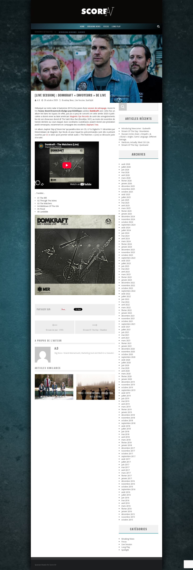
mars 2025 (126, 208)
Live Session (80, 100)
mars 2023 (126, 274)
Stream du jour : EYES (54, 329)
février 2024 (126, 244)
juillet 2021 (126, 329)
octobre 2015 (127, 519)
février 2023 (126, 277)
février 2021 (126, 343)
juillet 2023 (126, 263)
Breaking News (68, 100)
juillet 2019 (126, 395)
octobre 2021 (127, 321)
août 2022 (125, 293)
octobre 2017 (127, 453)
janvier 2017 (126, 478)
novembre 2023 (128, 252)
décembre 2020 (128, 349)
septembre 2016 (128, 489)
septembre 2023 (128, 258)
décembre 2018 (128, 415)
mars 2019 (126, 406)
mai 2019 (125, 401)
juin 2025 (125, 200)
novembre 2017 (128, 451)
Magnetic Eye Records (79, 116)
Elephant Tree (92, 124)
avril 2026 (125, 175)
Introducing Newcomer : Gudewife (72, 32)
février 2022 (126, 310)
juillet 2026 (126, 167)
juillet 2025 (126, 197)
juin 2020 (125, 365)
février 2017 (126, 475)
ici (47, 134)
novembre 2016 (128, 484)
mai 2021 (125, 335)
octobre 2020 (127, 354)
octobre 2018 (127, 420)
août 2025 (125, 194)
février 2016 (126, 508)
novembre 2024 (128, 219)
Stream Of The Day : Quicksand (134, 145)
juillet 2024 (126, 230)
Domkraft (94, 111)
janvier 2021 (126, 346)
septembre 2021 (128, 324)
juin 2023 (125, 266)
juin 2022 (125, 299)
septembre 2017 (128, 456)
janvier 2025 (126, 213)
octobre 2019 (127, 387)
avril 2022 (125, 304)
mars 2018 (126, 439)
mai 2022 (125, 302)
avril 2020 (125, 371)
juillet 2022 (126, 296)
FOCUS (106, 26)
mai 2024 (125, 236)
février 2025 (126, 211)
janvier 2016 (126, 511)
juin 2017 (125, 464)
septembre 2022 (128, 291)
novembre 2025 (128, 189)
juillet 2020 (126, 362)
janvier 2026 (126, 183)
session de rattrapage (97, 108)
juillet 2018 (126, 428)
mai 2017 (125, 467)
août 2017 (125, 459)
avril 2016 (125, 503)
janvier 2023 (126, 280)
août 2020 (125, 360)
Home (82, 26)
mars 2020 (126, 373)
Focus (124, 541)
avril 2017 (125, 470)
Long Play (125, 547)
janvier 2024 (126, 247)
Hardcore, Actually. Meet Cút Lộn (135, 142)
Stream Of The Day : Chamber (95, 329)
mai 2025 (125, 202)
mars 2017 (126, 473)
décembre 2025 (128, 186)
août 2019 (125, 393)
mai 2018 (125, 434)
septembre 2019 (128, 390)
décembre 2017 (128, 448)
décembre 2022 (128, 282)
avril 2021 (125, 338)
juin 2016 (125, 497)
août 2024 (125, 227)
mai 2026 (125, 172)
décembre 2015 (128, 514)
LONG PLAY (116, 26)
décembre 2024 (128, 216)
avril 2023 (125, 271)
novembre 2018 (128, 417)
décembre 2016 (128, 481)
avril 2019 (125, 404)
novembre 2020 (128, 351)
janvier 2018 (126, 445)
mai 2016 (125, 500)
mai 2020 (125, 368)
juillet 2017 (126, 462)
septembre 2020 (128, 357)
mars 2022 (126, 307)
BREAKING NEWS (93, 26)
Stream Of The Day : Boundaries (135, 131)
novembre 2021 (128, 318)
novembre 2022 (128, 285)
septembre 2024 (128, 225)
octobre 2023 (127, 255)
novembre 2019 (128, 384)
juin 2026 (125, 169)
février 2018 (126, 442)
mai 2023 (125, 269)
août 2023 (125, 260)
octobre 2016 (127, 486)
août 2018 (125, 426)
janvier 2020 (126, 379)
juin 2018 (125, 431)
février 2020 (126, 376)
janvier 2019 (126, 412)
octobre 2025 (127, 191)
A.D (38, 100)
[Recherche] (158, 26)
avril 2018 (125, 437)
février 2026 (126, 180)
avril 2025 (125, 205)
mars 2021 (126, 340)
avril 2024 (125, 238)
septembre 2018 (128, 423)
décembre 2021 (128, 315)
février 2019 (126, 409)
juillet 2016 (126, 495)
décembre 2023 (128, 249)
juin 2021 (125, 332)
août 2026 (125, 164)
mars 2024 (126, 241)
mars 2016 (126, 506)
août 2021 (125, 326)
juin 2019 (125, 398)
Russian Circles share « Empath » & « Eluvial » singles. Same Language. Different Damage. (137, 137)
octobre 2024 (127, 222)
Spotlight (89, 100)
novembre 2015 (128, 517)
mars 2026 (126, 178)
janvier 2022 (126, 313)
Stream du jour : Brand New (54, 396)
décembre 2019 (128, 382)
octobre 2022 (127, 288)
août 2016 (125, 492)
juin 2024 (125, 233)
